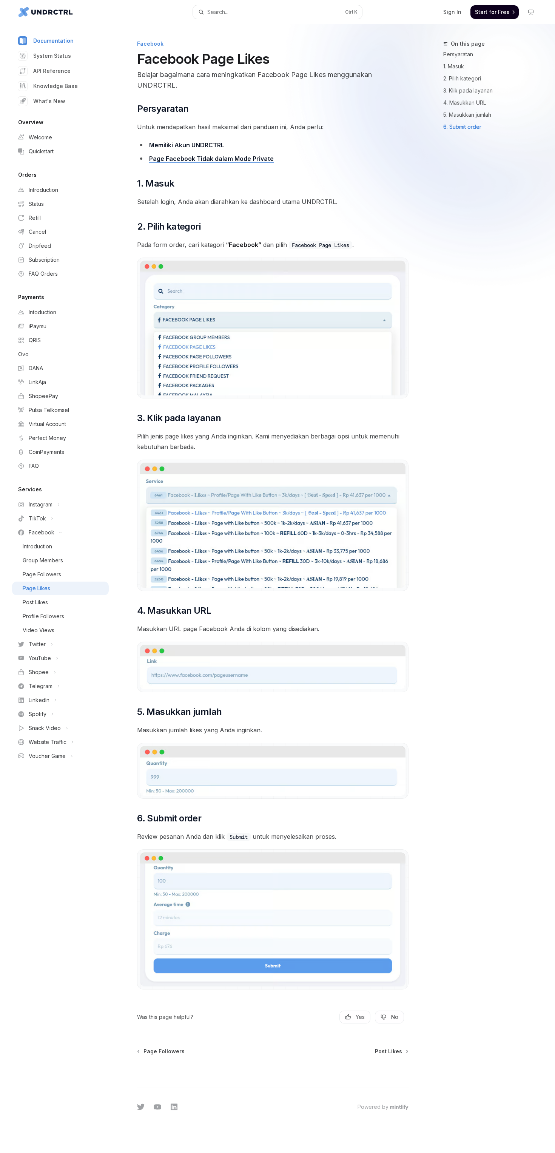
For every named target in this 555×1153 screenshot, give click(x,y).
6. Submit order (462, 126)
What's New (49, 101)
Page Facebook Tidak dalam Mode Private (211, 158)
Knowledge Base (55, 86)
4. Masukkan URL (464, 102)
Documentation (53, 40)
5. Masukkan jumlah (467, 114)
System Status (52, 55)
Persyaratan (458, 54)
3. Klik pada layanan (468, 90)
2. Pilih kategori (462, 78)
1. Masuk (453, 66)
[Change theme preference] (531, 12)
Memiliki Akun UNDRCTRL (186, 145)
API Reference (52, 71)
